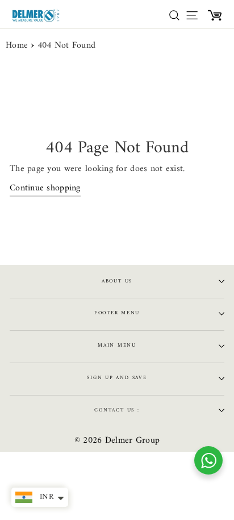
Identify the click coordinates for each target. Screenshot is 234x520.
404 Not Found (66, 46)
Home (17, 46)
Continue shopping (45, 189)
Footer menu (117, 313)
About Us (117, 281)
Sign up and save (117, 377)
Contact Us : (116, 410)
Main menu (117, 345)
